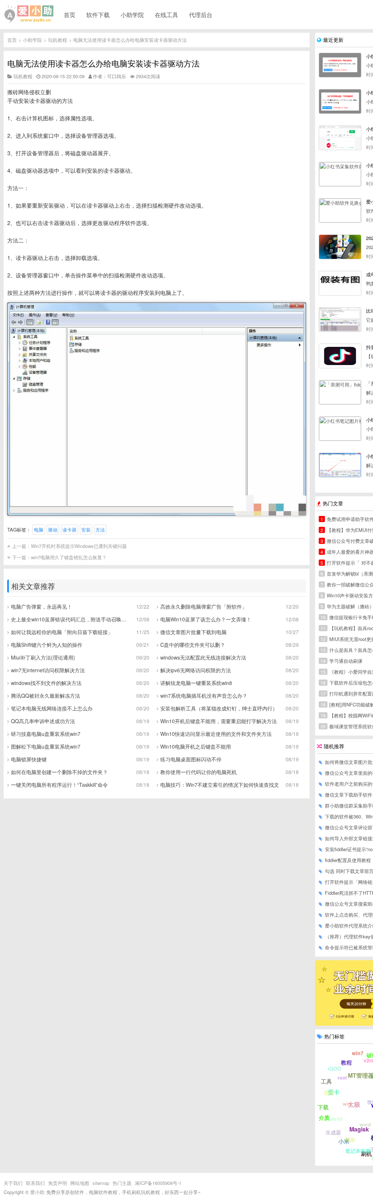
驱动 (53, 529)
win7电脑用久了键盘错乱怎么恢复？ (69, 557)
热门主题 (122, 1182)
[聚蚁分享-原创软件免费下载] (29, 14)
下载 (323, 1107)
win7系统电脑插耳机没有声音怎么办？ (203, 695)
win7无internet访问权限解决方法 (48, 670)
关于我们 (13, 1182)
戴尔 (350, 1139)
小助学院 (132, 14)
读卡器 (69, 529)
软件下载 (98, 14)
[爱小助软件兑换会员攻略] (340, 211)
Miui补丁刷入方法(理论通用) (43, 657)
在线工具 (166, 14)
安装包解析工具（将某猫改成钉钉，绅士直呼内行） (219, 708)
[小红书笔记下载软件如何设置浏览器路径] (340, 65)
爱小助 (37, 1192)
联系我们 (35, 1182)
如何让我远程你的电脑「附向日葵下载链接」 (62, 632)
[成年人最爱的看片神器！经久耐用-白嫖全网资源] (340, 283)
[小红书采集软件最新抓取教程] (340, 174)
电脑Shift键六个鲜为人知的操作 (46, 644)
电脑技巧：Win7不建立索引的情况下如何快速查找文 (219, 784)
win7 (358, 1053)
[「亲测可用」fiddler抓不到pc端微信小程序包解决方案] (340, 392)
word (365, 1124)
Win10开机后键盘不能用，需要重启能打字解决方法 (218, 721)
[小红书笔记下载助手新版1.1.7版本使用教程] (340, 101)
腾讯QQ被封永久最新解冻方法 (45, 695)
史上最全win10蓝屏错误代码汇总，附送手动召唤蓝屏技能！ (71, 619)
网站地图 (79, 1182)
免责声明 (57, 1182)
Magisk (359, 1129)
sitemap (101, 1182)
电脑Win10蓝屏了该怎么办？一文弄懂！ (205, 619)
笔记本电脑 (358, 1150)
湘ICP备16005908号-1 (158, 1182)
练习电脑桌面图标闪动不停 (190, 759)
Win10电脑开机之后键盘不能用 (195, 746)
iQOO (334, 1068)
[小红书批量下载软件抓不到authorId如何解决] (340, 465)
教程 (346, 1062)
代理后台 (200, 14)
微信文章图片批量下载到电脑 (193, 632)
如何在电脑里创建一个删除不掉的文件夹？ (59, 772)
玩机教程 (57, 39)
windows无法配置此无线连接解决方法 (203, 657)
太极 (354, 1104)
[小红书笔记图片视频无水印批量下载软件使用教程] (340, 429)
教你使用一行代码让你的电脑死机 (198, 772)
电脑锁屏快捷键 (29, 759)
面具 (329, 1092)
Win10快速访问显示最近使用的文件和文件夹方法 (216, 733)
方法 (100, 529)
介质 (324, 1118)
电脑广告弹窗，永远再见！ (41, 606)
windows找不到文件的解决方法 (46, 682)
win (347, 1103)
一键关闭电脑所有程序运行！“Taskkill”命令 (59, 784)
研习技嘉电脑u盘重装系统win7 (46, 733)
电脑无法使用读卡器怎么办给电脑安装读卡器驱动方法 (130, 39)
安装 (86, 529)
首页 (69, 14)
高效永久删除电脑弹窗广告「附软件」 (203, 606)
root (342, 1077)
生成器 (333, 1132)
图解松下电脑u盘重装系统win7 (46, 746)
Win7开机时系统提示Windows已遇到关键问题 (79, 545)
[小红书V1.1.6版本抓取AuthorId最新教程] (340, 138)
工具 (326, 1081)
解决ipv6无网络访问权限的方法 (195, 670)
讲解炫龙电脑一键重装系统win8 (196, 682)
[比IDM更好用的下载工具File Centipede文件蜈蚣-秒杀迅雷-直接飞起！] (340, 320)
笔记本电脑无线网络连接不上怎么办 (52, 708)
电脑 (38, 529)
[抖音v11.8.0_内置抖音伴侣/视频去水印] (340, 356)
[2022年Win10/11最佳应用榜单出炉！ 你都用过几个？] (340, 247)
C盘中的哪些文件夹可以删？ (192, 644)
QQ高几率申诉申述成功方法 (43, 721)
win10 (335, 1118)
